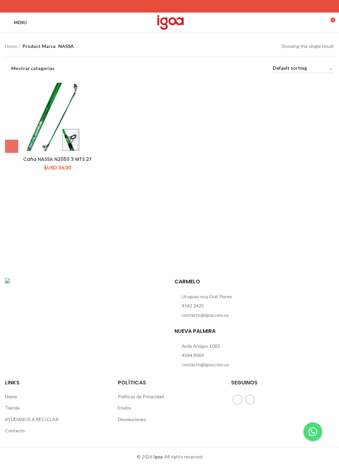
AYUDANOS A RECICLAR (32, 419)
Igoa (158, 456)
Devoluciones (132, 419)
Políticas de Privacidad (141, 396)
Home (11, 46)
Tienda (12, 407)
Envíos (124, 407)
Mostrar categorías (33, 68)
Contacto (15, 430)
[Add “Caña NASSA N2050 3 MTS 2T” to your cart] (11, 146)
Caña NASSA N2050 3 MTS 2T (57, 159)
